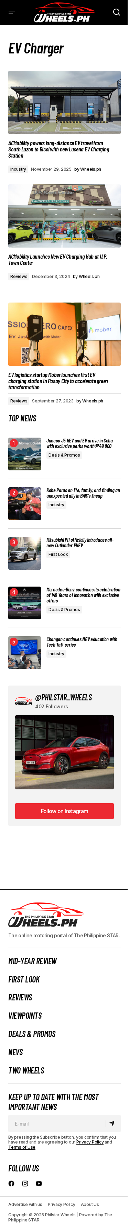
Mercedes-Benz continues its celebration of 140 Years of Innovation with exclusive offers (83, 595)
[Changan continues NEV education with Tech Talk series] (24, 652)
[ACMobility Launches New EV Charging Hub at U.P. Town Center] (64, 216)
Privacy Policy (90, 1142)
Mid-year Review (32, 961)
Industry (18, 169)
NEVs (15, 1052)
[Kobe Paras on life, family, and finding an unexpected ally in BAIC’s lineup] (24, 503)
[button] (11, 12)
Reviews (18, 276)
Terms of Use (21, 1147)
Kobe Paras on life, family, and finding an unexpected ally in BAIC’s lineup (83, 492)
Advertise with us (25, 1204)
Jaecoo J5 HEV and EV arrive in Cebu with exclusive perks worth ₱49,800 (79, 443)
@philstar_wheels (63, 697)
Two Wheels (26, 1070)
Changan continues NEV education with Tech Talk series (81, 641)
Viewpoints (24, 1015)
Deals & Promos (64, 455)
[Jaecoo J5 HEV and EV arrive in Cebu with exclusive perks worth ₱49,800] (24, 454)
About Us (90, 1204)
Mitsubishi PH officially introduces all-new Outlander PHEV (79, 542)
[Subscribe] (113, 1123)
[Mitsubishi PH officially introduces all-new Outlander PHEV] (24, 553)
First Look (58, 554)
